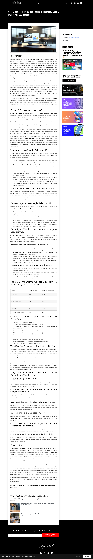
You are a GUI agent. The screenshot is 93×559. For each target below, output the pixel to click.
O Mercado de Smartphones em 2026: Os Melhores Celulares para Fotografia (38, 503)
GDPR (34, 556)
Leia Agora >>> (12, 500)
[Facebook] (72, 3)
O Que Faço (36, 3)
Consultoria (51, 3)
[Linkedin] (81, 3)
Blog (66, 3)
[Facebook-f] (63, 47)
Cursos (44, 3)
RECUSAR (78, 556)
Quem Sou (28, 3)
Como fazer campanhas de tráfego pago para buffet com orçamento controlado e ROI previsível (37, 514)
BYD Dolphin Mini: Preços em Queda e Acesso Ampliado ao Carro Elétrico (30, 499)
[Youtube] (78, 3)
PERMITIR (87, 556)
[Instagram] (75, 3)
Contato (59, 3)
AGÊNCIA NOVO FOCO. (73, 37)
